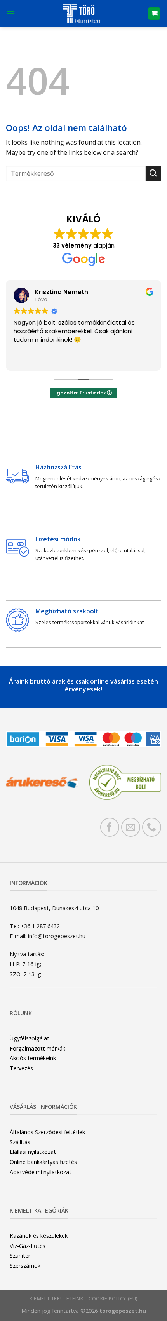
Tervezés (21, 1068)
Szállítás (20, 1142)
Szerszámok (25, 1265)
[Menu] (10, 13)
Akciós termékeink (33, 1058)
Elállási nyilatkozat (33, 1151)
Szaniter (20, 1255)
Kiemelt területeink (57, 1298)
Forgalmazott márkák (37, 1048)
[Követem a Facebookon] (109, 827)
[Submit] (153, 173)
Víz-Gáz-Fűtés (27, 1245)
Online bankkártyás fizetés (43, 1162)
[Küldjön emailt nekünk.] (130, 827)
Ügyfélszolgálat (29, 1038)
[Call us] (151, 827)
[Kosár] (154, 13)
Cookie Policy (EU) (113, 1298)
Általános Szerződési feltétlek (47, 1132)
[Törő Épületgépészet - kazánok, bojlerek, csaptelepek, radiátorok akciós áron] (81, 13)
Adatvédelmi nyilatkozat (40, 1172)
